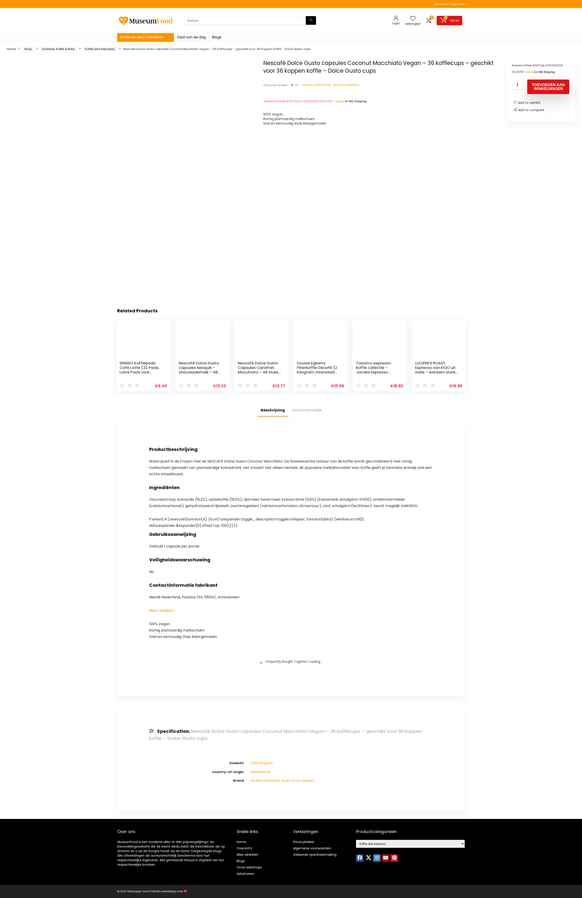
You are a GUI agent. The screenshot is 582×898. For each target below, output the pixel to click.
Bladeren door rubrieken (142, 37)
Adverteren (245, 873)
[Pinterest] (394, 858)
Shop (28, 49)
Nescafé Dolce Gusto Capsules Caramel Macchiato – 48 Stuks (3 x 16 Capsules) (258, 369)
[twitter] (368, 858)
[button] (161, 610)
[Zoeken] (311, 20)
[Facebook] (359, 858)
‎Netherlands (261, 772)
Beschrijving (273, 410)
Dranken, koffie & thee (58, 49)
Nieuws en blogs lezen (450, 4)
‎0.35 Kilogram (262, 763)
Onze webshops (249, 867)
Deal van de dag (191, 37)
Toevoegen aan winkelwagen (548, 87)
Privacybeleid (303, 842)
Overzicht (244, 848)
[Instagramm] (377, 858)
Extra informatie (307, 410)
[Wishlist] (413, 18)
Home (11, 49)
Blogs (216, 37)
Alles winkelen (247, 854)
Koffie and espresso (100, 49)
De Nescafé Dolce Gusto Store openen (282, 780)
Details (338, 101)
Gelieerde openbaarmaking (314, 854)
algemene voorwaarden (312, 848)
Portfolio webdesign (163, 891)
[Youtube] (385, 858)
